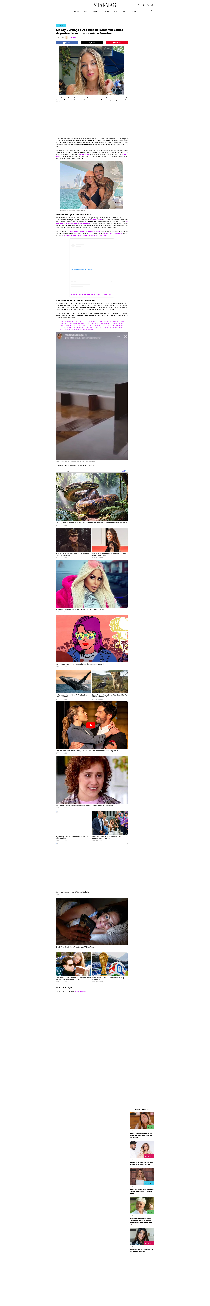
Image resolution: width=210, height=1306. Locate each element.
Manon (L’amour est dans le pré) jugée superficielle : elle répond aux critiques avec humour (141, 1135)
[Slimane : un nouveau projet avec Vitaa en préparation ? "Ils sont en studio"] (142, 1149)
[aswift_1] (105, 17)
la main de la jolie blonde (113, 233)
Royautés (106, 11)
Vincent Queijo (84, 154)
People (85, 11)
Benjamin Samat (96, 220)
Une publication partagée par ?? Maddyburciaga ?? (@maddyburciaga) (92, 294)
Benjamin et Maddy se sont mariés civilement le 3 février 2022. (85, 235)
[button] (138, 6)
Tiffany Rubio (72, 37)
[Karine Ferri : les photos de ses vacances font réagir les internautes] (142, 1236)
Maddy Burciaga (80, 992)
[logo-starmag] (104, 5)
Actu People (148, 1156)
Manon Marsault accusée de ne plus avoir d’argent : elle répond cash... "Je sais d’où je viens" (142, 1191)
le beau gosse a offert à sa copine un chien (84, 231)
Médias (116, 11)
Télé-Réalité (96, 11)
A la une (76, 11)
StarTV (125, 11)
